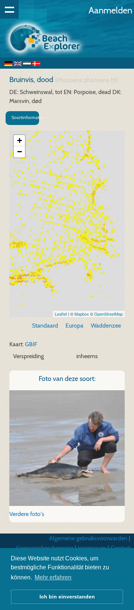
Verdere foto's (26, 513)
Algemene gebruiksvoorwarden (88, 538)
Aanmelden (110, 10)
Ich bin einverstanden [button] (67, 597)
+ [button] (19, 140)
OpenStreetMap (108, 314)
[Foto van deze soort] (67, 447)
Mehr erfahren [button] (53, 577)
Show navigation (9, 9)
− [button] (19, 151)
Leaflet (61, 314)
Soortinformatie (25, 117)
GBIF (31, 344)
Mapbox (81, 314)
